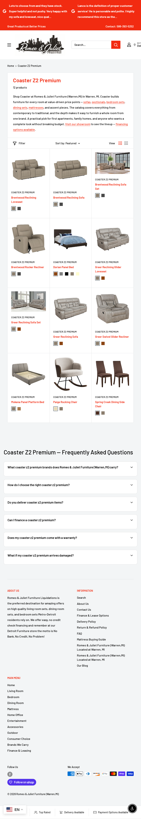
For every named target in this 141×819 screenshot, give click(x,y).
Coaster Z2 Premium (29, 65)
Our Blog (82, 665)
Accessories (15, 726)
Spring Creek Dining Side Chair (110, 404)
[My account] (129, 45)
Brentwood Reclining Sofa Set (110, 186)
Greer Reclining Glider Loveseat (108, 269)
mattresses (36, 107)
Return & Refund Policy (92, 627)
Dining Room (15, 703)
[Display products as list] (126, 143)
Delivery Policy (86, 621)
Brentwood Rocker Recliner (27, 267)
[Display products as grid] (120, 143)
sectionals (98, 102)
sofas (87, 102)
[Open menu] (9, 44)
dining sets (20, 107)
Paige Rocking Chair (65, 402)
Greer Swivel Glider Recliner (112, 336)
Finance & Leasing (19, 750)
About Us (83, 603)
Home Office (15, 714)
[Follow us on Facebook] (9, 774)
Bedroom (13, 697)
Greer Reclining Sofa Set (26, 322)
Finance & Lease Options (93, 615)
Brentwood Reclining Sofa (68, 197)
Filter (22, 143)
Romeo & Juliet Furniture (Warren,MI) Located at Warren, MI (101, 647)
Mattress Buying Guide (91, 639)
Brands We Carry (18, 744)
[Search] (115, 45)
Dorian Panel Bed (63, 267)
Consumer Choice (18, 738)
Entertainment (16, 720)
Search (81, 597)
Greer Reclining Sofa (65, 336)
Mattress (13, 709)
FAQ (79, 633)
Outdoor (12, 732)
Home (10, 65)
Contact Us (84, 609)
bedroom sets (115, 102)
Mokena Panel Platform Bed (27, 402)
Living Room (15, 691)
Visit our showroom (77, 124)
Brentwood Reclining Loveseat (23, 199)
